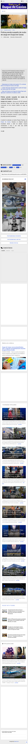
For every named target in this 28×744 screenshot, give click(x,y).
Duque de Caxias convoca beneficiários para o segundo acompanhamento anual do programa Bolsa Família (13, 348)
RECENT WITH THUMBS (8, 605)
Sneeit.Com (16, 741)
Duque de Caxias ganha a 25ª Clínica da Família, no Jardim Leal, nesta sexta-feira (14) (14, 572)
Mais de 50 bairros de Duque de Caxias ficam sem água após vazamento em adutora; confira (13, 92)
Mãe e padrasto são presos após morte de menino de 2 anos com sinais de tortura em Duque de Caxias (13, 227)
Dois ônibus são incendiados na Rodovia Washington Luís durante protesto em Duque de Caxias (13, 495)
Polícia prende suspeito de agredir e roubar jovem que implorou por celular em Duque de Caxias (14, 435)
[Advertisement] (14, 54)
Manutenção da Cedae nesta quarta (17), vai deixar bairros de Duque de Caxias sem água (13, 85)
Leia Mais (20, 424)
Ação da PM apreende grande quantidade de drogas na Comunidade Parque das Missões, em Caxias (17, 620)
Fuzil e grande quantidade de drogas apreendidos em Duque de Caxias (12, 191)
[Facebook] (1, 1)
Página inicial (14, 242)
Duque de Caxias (6, 121)
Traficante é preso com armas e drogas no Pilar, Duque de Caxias (13, 203)
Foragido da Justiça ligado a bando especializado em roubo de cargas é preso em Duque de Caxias (15, 628)
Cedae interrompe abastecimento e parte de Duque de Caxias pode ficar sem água (13, 88)
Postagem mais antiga (14, 239)
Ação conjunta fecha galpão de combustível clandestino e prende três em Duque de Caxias (14, 455)
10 (4, 585)
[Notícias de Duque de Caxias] (14, 8)
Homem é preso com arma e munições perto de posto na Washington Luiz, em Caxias (12, 553)
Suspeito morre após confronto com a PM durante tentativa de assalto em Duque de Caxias (13, 474)
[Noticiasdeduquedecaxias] (6, 1)
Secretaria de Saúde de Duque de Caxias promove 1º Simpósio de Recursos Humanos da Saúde (16, 636)
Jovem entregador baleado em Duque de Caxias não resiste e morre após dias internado (13, 215)
